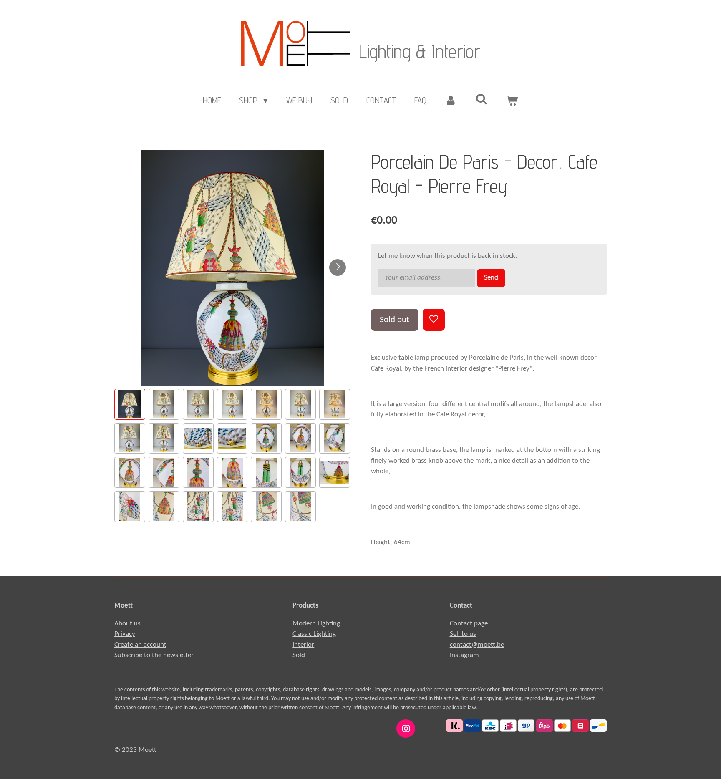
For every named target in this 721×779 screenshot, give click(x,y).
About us (127, 623)
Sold (298, 655)
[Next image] (337, 267)
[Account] (451, 100)
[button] (129, 404)
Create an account (140, 644)
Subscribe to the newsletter (154, 655)
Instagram (464, 655)
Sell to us (463, 634)
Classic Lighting (314, 634)
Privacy (124, 634)
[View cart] (512, 100)
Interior (303, 644)
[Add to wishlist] (434, 320)
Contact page (469, 623)
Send (491, 277)
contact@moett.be (477, 644)
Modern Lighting (316, 623)
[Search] (482, 99)
